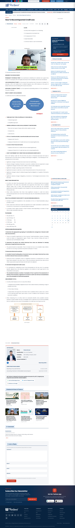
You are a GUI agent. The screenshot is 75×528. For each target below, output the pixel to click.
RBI (58, 9)
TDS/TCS (25, 516)
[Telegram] (21, 1)
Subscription (46, 1)
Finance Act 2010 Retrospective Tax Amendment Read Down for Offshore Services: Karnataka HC (59, 78)
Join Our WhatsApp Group (14, 380)
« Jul (52, 227)
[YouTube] (15, 1)
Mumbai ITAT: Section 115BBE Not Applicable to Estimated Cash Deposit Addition (60, 102)
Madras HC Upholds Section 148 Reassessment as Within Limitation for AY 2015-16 (60, 73)
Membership (62, 518)
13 (60, 218)
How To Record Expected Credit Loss (20, 20)
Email (8, 468)
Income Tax (11, 9)
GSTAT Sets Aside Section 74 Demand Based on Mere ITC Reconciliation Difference (60, 130)
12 (57, 218)
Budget (17, 9)
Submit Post (60, 1)
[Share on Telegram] (47, 24)
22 (65, 220)
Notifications (50, 510)
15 (65, 218)
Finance (66, 9)
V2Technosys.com (27, 523)
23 (68, 220)
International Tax (27, 518)
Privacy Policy (59, 523)
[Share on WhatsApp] (45, 24)
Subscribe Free (32, 499)
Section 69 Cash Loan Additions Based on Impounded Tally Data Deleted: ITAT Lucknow (60, 147)
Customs (41, 9)
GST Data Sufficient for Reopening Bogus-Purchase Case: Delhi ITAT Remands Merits (59, 118)
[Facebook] (11, 1)
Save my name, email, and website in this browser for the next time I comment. (22, 478)
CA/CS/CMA (38, 518)
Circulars (49, 512)
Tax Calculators (51, 518)
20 (60, 220)
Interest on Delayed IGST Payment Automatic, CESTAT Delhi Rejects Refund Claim (59, 96)
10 (52, 218)
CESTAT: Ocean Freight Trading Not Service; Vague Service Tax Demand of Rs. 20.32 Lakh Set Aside (60, 84)
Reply (7, 437)
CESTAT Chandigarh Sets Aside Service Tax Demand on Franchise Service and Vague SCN (49, 12)
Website (8, 473)
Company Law (30, 9)
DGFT (55, 9)
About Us (61, 510)
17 (52, 220)
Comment (9, 449)
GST (45, 9)
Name (8, 463)
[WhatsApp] (20, 1)
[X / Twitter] (13, 1)
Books (53, 1)
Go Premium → (60, 54)
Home (7, 9)
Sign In (67, 1)
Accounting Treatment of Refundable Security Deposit (19, 371)
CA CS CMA (50, 9)
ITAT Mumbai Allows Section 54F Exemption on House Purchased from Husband (59, 136)
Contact (61, 516)
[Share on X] (40, 24)
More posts (53, 88)
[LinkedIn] (16, 1)
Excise (36, 9)
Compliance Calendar (52, 516)
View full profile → (43, 362)
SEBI (62, 9)
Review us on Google (13, 383)
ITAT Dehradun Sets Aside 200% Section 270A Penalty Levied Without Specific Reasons (60, 108)
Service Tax (23, 9)
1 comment (31, 23)
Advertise (61, 514)
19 (57, 220)
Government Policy (15, 342)
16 (68, 218)
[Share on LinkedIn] (42, 24)
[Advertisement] (14, 38)
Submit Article (62, 512)
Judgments (50, 514)
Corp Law (71, 9)
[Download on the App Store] (59, 501)
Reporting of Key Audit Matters (13, 368)
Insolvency (38, 516)
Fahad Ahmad (10, 23)
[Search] (40, 1)
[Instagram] (18, 1)
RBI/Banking (38, 514)
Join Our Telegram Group (28, 380)
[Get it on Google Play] (50, 501)
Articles (14, 15)
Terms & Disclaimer (66, 523)
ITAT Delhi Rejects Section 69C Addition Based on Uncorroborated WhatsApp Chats (60, 141)
